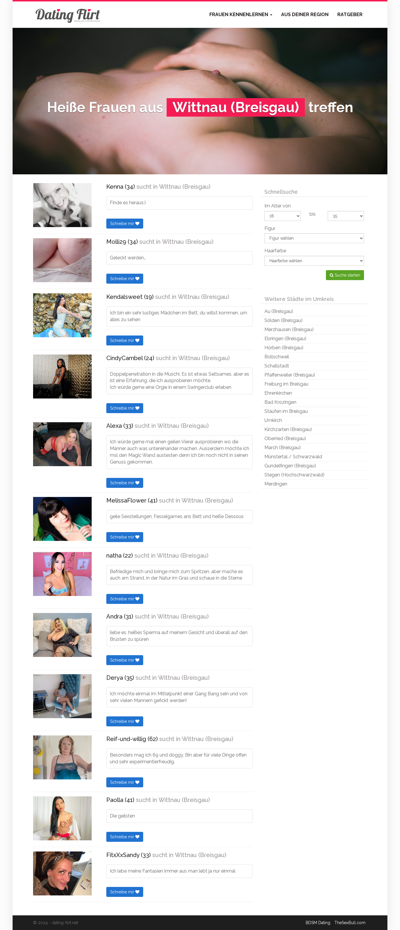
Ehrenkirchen (278, 393)
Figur (269, 228)
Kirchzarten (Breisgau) (288, 429)
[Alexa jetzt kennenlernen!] (62, 444)
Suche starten (347, 275)
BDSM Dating (318, 922)
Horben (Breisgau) (283, 347)
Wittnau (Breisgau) (185, 186)
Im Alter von (277, 206)
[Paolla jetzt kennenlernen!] (62, 818)
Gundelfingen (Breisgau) (290, 466)
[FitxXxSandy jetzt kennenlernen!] (62, 873)
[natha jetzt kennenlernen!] (62, 574)
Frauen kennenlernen (239, 14)
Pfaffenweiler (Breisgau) (289, 375)
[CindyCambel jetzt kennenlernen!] (62, 376)
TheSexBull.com (349, 922)
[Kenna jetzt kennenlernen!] (62, 205)
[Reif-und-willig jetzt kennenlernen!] (62, 757)
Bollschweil (276, 357)
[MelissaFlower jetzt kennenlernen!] (62, 519)
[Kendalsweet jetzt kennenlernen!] (62, 315)
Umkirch (273, 420)
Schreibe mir (122, 223)
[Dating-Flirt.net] (68, 14)
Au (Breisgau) (278, 311)
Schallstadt (276, 366)
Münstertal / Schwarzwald (293, 456)
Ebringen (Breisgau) (285, 338)
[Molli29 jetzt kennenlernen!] (62, 260)
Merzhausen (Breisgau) (289, 329)
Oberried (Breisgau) (285, 438)
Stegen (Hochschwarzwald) (294, 475)
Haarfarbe (275, 250)
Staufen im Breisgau (286, 411)
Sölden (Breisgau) (283, 320)
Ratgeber (350, 14)
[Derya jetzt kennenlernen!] (62, 696)
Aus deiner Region (305, 14)
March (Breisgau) (282, 447)
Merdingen (275, 484)
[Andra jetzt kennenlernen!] (62, 635)
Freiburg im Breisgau (286, 384)
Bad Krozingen (280, 402)
